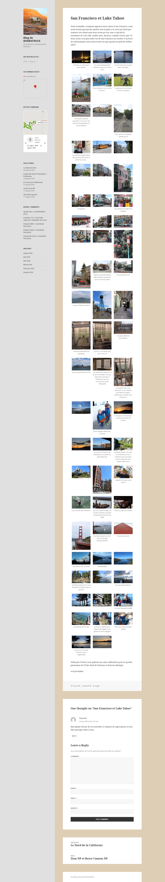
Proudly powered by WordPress (82, 877)
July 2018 (26, 257)
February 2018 (28, 268)
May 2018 (26, 261)
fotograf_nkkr (28, 224)
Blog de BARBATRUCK (31, 39)
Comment (75, 756)
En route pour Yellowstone (33, 182)
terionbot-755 (28, 218)
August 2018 (27, 253)
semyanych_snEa (29, 236)
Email (74, 798)
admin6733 (87, 686)
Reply (74, 736)
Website (74, 808)
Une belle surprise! (30, 195)
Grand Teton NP (29, 188)
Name (74, 788)
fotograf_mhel (28, 230)
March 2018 (27, 265)
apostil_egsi (27, 212)
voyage (97, 686)
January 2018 (28, 272)
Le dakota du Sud (29, 168)
